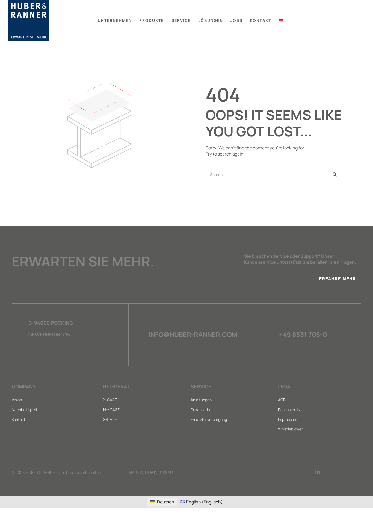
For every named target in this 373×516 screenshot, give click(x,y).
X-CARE (110, 419)
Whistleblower (290, 429)
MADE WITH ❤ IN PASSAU (151, 472)
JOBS (236, 20)
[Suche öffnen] (363, 21)
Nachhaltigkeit (24, 409)
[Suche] (334, 174)
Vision (17, 399)
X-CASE (110, 399)
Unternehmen (115, 20)
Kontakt (18, 419)
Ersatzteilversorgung (209, 419)
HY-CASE (111, 409)
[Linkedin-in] (317, 472)
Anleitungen (201, 399)
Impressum (287, 419)
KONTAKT (260, 20)
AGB (282, 399)
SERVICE (181, 20)
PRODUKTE (151, 20)
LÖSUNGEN (210, 20)
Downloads (200, 409)
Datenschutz (289, 409)
